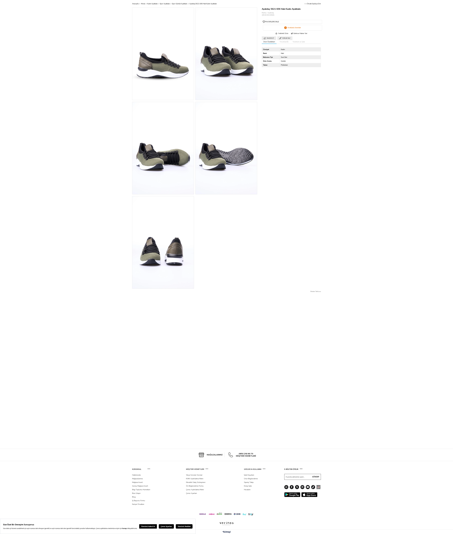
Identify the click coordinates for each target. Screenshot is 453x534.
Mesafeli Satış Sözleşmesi (195, 482)
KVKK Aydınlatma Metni (194, 479)
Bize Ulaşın (136, 493)
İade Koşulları (249, 475)
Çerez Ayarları (191, 493)
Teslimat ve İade (298, 42)
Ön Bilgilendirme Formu (194, 486)
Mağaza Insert (137, 482)
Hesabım (247, 490)
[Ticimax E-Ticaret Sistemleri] (226, 532)
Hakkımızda (136, 475)
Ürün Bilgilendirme (251, 479)
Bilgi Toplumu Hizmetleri (141, 490)
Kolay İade (248, 486)
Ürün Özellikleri (269, 42)
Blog (134, 497)
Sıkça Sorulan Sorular (194, 475)
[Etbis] (319, 487)
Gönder (315, 477)
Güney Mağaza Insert (140, 486)
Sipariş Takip (249, 482)
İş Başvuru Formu (138, 500)
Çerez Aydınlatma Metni (195, 490)
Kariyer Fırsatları (138, 504)
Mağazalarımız (137, 479)
